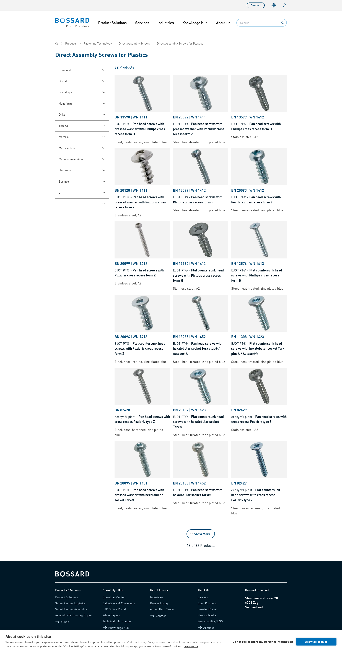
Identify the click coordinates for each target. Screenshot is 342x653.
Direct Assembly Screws (134, 43)
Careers (203, 597)
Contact (256, 5)
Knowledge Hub (195, 22)
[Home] (56, 43)
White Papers (111, 615)
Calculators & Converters (119, 603)
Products (71, 43)
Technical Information (117, 621)
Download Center (114, 597)
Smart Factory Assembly (71, 609)
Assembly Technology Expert (73, 615)
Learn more (191, 646)
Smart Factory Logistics (70, 603)
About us (223, 22)
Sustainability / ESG (210, 621)
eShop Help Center (162, 609)
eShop (65, 622)
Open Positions (207, 603)
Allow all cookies (316, 641)
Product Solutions (112, 22)
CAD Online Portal (114, 609)
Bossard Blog (159, 603)
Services (142, 22)
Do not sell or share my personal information (262, 641)
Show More (202, 534)
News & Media (207, 615)
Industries (166, 22)
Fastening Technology (98, 43)
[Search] (282, 22)
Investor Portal (207, 609)
